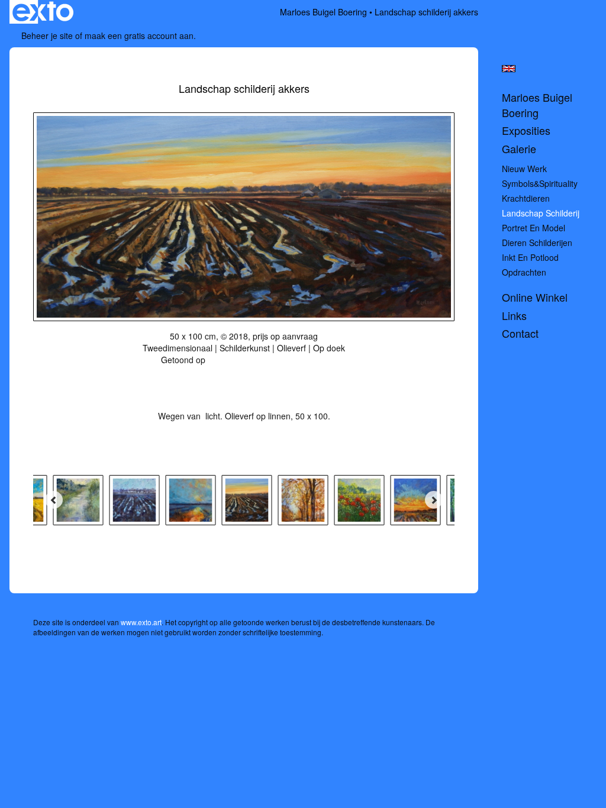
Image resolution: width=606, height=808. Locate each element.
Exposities (526, 130)
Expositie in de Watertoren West (267, 360)
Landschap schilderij (540, 213)
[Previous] (54, 500)
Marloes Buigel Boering (323, 12)
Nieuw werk (524, 168)
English (508, 68)
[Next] (434, 500)
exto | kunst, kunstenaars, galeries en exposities (42, 12)
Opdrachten (524, 272)
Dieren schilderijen (537, 242)
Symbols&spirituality (540, 183)
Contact (520, 333)
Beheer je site (47, 35)
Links (514, 315)
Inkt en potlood (530, 257)
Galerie (519, 148)
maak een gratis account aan (139, 35)
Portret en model (533, 228)
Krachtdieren (526, 198)
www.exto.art (141, 622)
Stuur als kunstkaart (236, 377)
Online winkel (535, 297)
